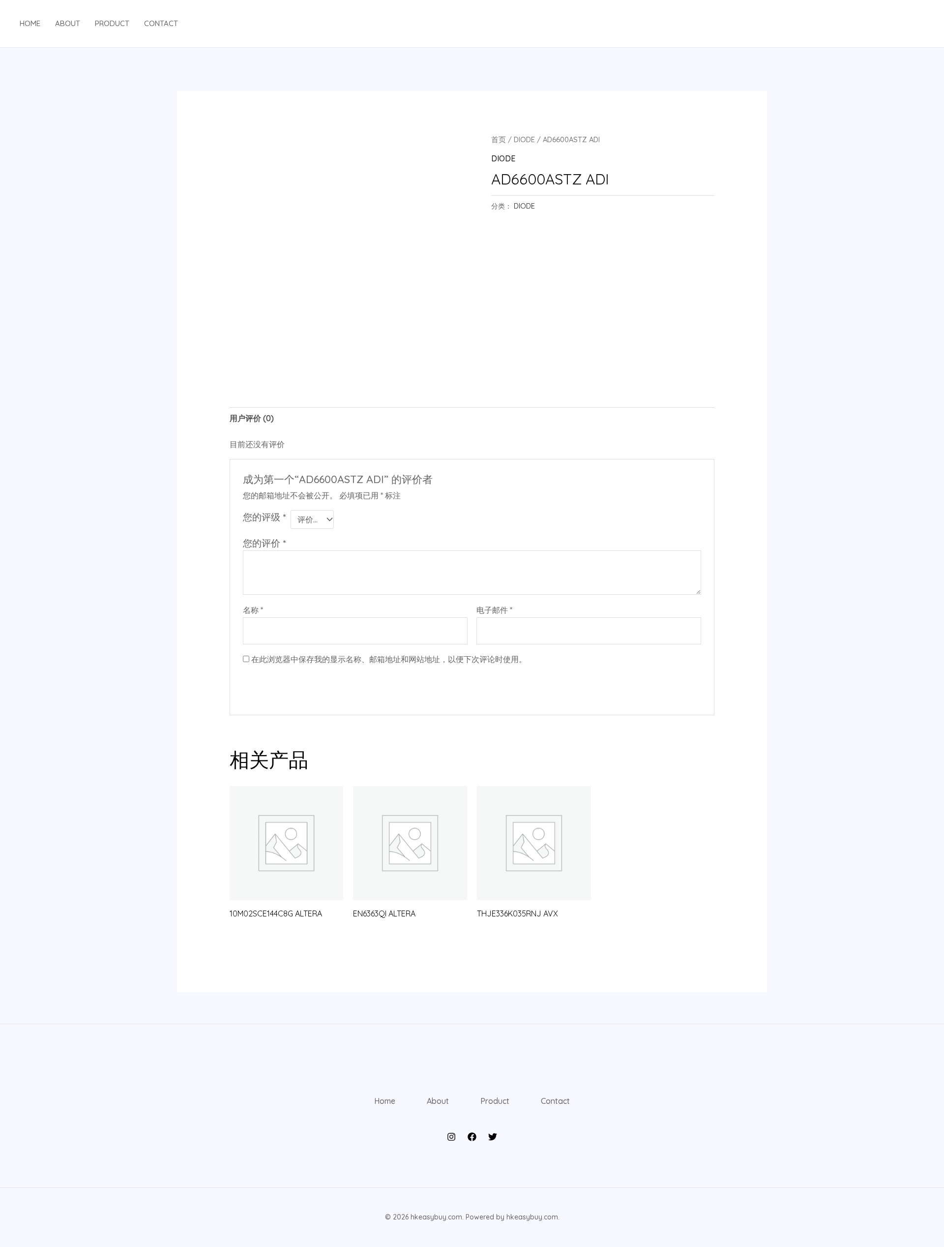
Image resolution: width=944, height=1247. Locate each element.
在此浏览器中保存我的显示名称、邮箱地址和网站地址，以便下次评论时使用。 (389, 659)
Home (30, 23)
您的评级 (264, 517)
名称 (253, 610)
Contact (161, 23)
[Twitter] (492, 1136)
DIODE (524, 139)
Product (112, 23)
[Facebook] (472, 1136)
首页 (498, 139)
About (67, 23)
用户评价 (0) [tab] (252, 418)
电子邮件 (494, 610)
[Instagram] (451, 1136)
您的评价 (264, 543)
